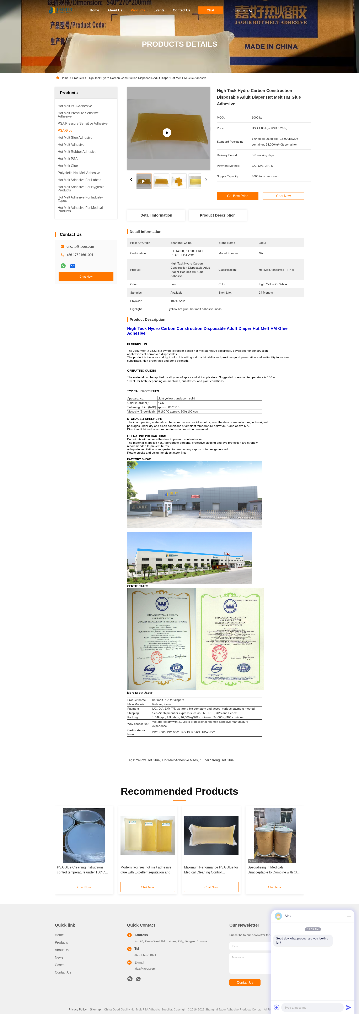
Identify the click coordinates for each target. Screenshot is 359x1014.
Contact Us (182, 10)
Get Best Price (237, 196)
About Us (114, 10)
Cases (59, 965)
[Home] (60, 10)
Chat (210, 10)
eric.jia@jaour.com (80, 246)
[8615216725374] (138, 980)
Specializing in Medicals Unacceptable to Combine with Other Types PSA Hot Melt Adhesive (275, 870)
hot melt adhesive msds (180, 760)
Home (94, 10)
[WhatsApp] (63, 265)
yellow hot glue (148, 760)
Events (159, 10)
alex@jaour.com (145, 968)
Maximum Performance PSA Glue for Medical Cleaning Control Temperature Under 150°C (211, 870)
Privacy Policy (78, 1009)
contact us (245, 982)
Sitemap (95, 1009)
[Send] (348, 1007)
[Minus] (348, 916)
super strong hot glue (217, 760)
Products (138, 10)
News (59, 957)
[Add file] (277, 1007)
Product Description (218, 215)
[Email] (72, 265)
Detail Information (156, 215)
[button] (62, 845)
